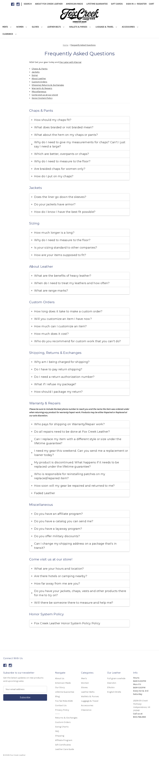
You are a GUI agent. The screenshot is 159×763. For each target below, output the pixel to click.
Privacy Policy (62, 710)
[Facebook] (12, 4)
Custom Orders (39, 81)
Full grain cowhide (116, 678)
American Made (74, 3)
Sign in (130, 3)
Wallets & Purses (78, 27)
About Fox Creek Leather (49, 3)
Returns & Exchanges (66, 717)
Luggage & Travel (105, 27)
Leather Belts (54, 27)
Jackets (36, 72)
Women (20, 27)
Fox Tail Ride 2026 (64, 701)
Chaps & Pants (40, 68)
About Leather (39, 78)
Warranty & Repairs (42, 88)
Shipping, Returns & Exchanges (48, 85)
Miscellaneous (39, 91)
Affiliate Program (63, 740)
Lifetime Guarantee (97, 3)
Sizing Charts (62, 726)
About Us (59, 678)
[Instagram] (18, 4)
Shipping (59, 735)
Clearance (8, 34)
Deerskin (111, 683)
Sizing (35, 75)
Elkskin (111, 687)
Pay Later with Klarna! (70, 62)
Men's (5, 27)
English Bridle (114, 692)
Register (142, 3)
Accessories (128, 27)
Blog (57, 696)
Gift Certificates (63, 744)
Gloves (35, 27)
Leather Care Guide (64, 749)
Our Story (60, 687)
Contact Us (61, 705)
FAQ (57, 731)
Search (28, 3)
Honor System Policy (42, 98)
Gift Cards (117, 3)
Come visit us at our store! (45, 95)
